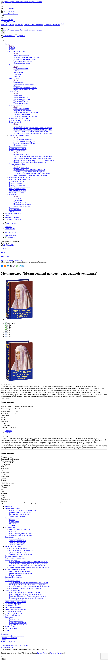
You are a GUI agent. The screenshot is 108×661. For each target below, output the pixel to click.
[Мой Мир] (8, 266)
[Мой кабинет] (2, 38)
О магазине (5, 634)
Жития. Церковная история (23, 139)
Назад (11, 46)
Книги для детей (20, 126)
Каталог (12, 48)
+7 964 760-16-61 (7, 20)
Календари (17, 198)
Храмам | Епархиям (8, 641)
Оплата (3, 640)
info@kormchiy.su (9, 245)
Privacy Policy (42, 653)
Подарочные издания (21, 55)
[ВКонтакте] (2, 266)
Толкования (18, 95)
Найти (3, 659)
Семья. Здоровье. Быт (21, 168)
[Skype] (20, 266)
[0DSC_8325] (19, 319)
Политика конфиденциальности (12, 636)
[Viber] (14, 266)
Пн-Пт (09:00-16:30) (8, 22)
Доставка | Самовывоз (9, 638)
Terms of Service (56, 653)
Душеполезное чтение (21, 109)
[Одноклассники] (5, 266)
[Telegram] (23, 266)
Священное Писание (21, 69)
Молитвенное (18, 82)
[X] (11, 266)
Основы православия (21, 154)
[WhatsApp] (17, 266)
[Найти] (2, 6)
